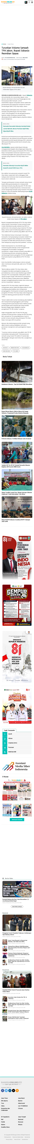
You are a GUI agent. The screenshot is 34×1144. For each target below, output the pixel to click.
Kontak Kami (25, 1139)
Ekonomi (20, 1122)
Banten (20, 1100)
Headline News (5, 1127)
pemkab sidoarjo (15, 347)
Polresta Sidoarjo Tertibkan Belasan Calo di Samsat (16, 438)
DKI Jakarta (4, 1100)
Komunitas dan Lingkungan (5, 1109)
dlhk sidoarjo (6, 351)
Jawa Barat (21, 1098)
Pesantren (5, 969)
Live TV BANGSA (23, 1106)
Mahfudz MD (12, 751)
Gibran (10, 738)
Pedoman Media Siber (18, 1137)
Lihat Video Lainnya (17, 906)
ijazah (10, 734)
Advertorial (21, 1103)
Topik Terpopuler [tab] (9, 730)
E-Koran (5, 777)
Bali (2, 1119)
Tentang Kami (7, 1137)
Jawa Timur (4, 1098)
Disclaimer (27, 1137)
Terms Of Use (17, 1139)
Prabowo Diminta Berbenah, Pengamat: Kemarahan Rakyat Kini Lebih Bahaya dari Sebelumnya (18, 954)
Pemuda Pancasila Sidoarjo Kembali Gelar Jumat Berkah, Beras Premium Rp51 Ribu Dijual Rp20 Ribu (16, 128)
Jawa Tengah (22, 1116)
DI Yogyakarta (5, 1116)
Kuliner (3, 1124)
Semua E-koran (17, 819)
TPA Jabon (23, 219)
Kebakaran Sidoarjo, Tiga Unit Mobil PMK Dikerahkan (17, 384)
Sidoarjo (29, 95)
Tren (2, 1103)
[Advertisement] (17, 23)
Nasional (5, 913)
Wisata (20, 1124)
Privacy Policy (9, 1139)
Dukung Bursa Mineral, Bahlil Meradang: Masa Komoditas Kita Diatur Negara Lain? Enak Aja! (19, 948)
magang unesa (12, 742)
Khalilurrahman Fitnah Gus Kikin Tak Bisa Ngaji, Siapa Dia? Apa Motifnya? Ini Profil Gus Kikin (18, 961)
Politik (3, 1122)
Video (3, 1106)
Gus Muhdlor (6, 147)
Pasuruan (11, 747)
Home (4, 44)
